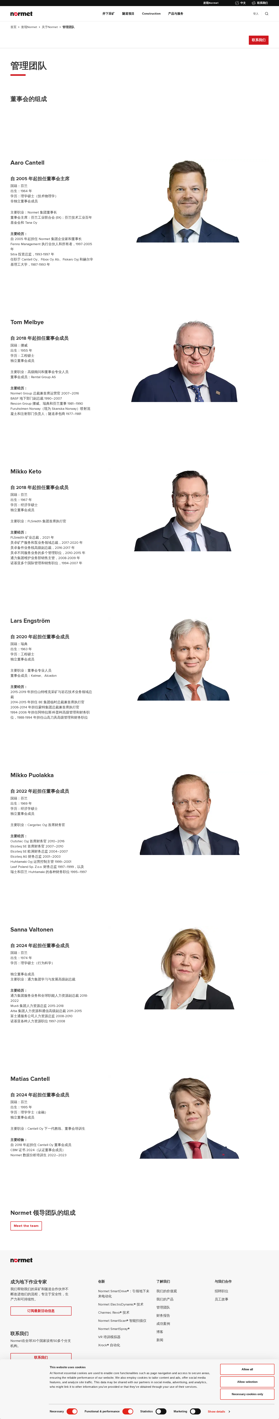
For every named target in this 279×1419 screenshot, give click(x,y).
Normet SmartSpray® (114, 1329)
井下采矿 (108, 14)
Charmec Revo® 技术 (113, 1312)
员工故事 (221, 1299)
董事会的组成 (28, 99)
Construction (151, 14)
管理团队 (163, 1307)
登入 (256, 13)
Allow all (247, 1369)
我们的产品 (164, 1299)
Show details (216, 1411)
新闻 (159, 1340)
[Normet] (21, 13)
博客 (159, 1332)
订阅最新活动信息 (41, 1311)
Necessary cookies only (247, 1394)
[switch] (127, 1411)
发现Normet (29, 27)
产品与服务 (175, 14)
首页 (13, 27)
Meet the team (26, 1226)
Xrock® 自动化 (109, 1345)
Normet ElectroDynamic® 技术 (120, 1304)
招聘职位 (221, 1291)
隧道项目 (128, 14)
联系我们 (262, 3)
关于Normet (50, 27)
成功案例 (163, 1324)
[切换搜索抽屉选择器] (267, 13)
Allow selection (247, 1381)
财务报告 (163, 1315)
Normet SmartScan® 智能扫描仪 (122, 1321)
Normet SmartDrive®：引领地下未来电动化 (123, 1293)
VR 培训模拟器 (109, 1337)
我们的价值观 (166, 1291)
